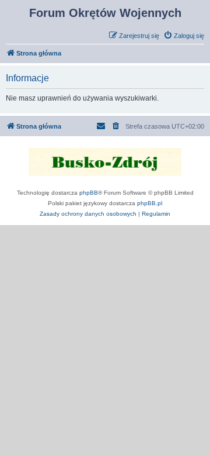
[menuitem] (183, 36)
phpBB (88, 192)
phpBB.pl (149, 203)
